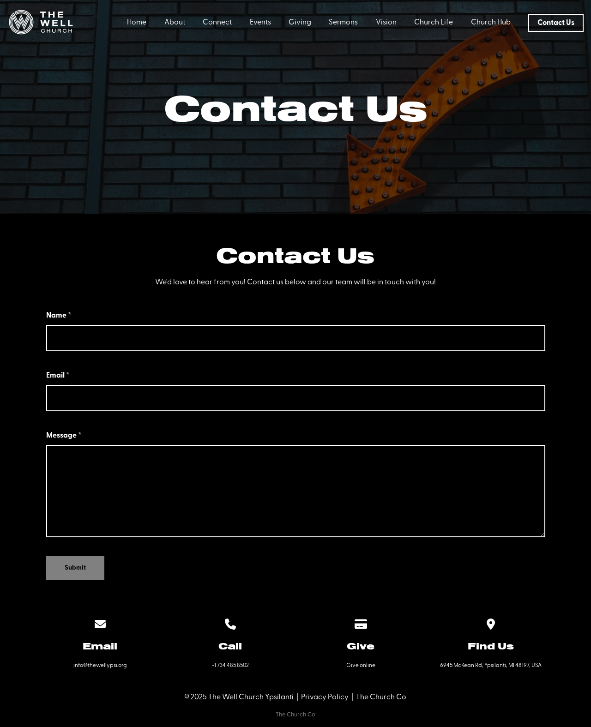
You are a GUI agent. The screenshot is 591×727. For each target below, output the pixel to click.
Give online (360, 665)
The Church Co (381, 697)
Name (59, 315)
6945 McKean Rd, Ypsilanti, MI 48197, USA (491, 665)
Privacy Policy (325, 697)
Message (64, 435)
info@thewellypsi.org (100, 665)
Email (58, 375)
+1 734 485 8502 (230, 665)
